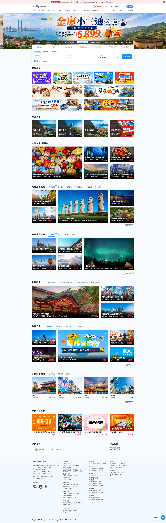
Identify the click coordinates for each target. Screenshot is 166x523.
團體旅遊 (39, 47)
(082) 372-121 (67, 512)
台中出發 (121, 11)
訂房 (103, 11)
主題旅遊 (86, 11)
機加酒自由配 (83, 47)
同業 (122, 6)
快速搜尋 (127, 47)
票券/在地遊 (111, 11)
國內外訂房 (97, 47)
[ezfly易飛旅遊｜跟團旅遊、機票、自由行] (39, 6)
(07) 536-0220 (97, 497)
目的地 (69, 55)
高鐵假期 (95, 11)
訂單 (106, 6)
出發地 (37, 55)
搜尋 (128, 56)
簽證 (111, 6)
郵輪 (60, 11)
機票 (53, 47)
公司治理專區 (121, 463)
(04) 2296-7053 (97, 490)
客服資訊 (114, 472)
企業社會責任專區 (122, 465)
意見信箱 (123, 472)
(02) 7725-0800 (67, 467)
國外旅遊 (37, 52)
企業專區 (117, 6)
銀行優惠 (41, 449)
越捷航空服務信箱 (117, 475)
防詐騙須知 (98, 6)
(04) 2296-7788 (72, 495)
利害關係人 (113, 465)
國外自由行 (51, 11)
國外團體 (41, 11)
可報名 (38, 61)
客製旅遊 (58, 449)
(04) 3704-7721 (72, 497)
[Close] (164, 2)
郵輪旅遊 (54, 52)
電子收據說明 (119, 467)
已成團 (45, 61)
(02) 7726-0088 (97, 482)
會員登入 (129, 6)
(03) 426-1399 (67, 488)
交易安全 (112, 467)
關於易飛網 (113, 463)
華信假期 (76, 11)
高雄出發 (130, 11)
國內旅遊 (45, 52)
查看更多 (128, 226)
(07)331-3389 (66, 505)
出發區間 (102, 55)
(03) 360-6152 (67, 479)
